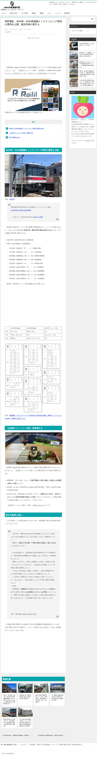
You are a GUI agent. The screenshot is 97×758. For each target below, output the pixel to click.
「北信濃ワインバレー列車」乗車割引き (21, 133)
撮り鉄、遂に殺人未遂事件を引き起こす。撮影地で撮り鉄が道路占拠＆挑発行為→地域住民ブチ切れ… (86, 73)
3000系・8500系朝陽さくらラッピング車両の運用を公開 (26, 128)
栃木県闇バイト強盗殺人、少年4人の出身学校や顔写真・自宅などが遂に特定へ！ (86, 54)
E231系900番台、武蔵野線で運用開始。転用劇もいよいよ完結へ (18, 735)
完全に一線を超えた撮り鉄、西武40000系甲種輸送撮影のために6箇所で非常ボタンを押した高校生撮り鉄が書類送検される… (9, 699)
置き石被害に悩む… (15, 137)
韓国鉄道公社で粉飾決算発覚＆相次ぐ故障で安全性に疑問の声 (25, 696)
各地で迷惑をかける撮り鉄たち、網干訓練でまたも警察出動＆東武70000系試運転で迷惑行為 (9, 723)
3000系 (11, 199)
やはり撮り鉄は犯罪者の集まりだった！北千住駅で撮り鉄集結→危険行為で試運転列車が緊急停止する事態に (25, 723)
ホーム (4, 13)
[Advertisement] (33, 53)
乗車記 (42, 13)
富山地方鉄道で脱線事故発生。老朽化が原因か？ (51, 735)
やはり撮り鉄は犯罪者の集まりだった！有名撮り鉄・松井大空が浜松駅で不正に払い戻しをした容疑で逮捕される (86, 83)
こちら (39, 505)
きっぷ (50, 13)
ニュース (58, 13)
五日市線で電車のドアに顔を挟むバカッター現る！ (86, 44)
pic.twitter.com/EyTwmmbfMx (21, 210)
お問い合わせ (14, 13)
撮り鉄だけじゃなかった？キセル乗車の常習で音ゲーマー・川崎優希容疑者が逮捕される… (86, 64)
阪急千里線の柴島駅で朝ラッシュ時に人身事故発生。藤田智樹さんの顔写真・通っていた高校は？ (41, 698)
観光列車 (67, 13)
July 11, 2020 (38, 217)
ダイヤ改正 (24, 13)
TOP (10, 744)
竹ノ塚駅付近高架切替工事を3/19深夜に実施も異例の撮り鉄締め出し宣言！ (57, 697)
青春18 (34, 13)
